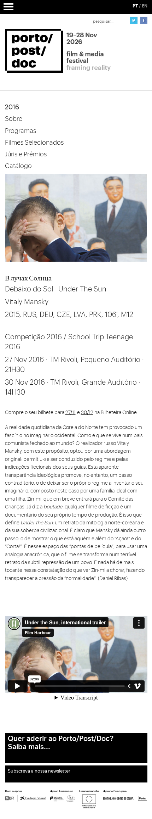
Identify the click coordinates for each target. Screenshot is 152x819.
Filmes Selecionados (34, 142)
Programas (20, 131)
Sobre (13, 119)
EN (144, 6)
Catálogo (18, 166)
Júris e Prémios (26, 154)
